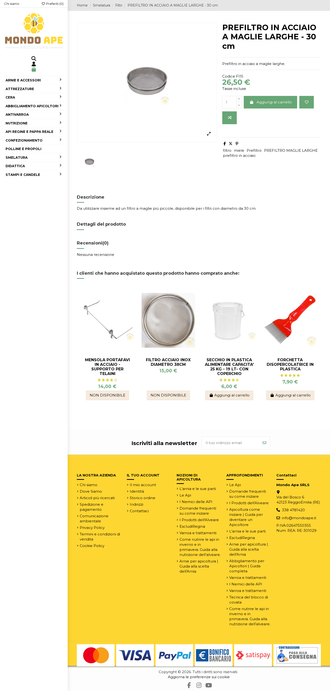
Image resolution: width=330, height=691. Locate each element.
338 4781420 (293, 510)
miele (239, 150)
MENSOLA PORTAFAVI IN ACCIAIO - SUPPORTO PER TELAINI (107, 367)
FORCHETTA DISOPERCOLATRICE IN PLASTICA (290, 364)
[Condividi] (224, 143)
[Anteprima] (130, 310)
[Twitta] (230, 143)
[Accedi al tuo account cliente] (34, 64)
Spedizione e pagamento (91, 507)
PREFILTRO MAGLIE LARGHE (291, 150)
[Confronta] (229, 117)
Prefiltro (254, 150)
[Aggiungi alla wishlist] (306, 102)
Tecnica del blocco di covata (248, 600)
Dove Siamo (91, 491)
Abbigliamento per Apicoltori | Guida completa (246, 566)
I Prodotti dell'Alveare (199, 520)
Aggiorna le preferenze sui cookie (199, 677)
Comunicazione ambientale (94, 518)
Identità (137, 491)
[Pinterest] (237, 143)
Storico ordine (142, 498)
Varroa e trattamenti (197, 533)
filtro (227, 150)
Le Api (185, 495)
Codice (228, 76)
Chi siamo (11, 4)
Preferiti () (54, 4)
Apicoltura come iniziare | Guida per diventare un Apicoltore (246, 517)
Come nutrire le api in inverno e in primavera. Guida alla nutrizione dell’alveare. (200, 547)
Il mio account (143, 484)
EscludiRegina (192, 526)
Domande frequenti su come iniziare (197, 511)
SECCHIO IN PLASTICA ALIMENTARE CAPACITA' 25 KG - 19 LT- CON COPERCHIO (229, 367)
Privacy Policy (92, 527)
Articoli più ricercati (97, 498)
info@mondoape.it (299, 518)
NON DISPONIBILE (107, 395)
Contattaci (139, 511)
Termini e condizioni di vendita (100, 536)
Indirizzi (136, 504)
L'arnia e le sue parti (197, 488)
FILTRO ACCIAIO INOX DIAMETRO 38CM (168, 362)
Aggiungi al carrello (274, 102)
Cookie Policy (92, 545)
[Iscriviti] (264, 443)
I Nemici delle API (195, 501)
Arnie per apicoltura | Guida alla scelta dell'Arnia (198, 566)
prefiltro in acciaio (239, 155)
